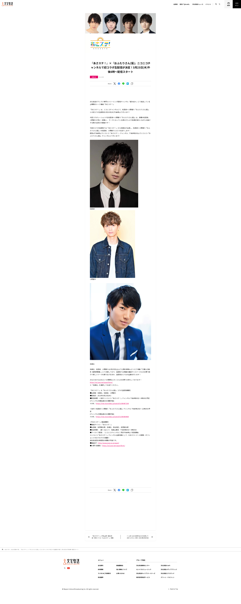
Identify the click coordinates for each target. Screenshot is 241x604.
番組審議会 (119, 565)
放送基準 (100, 577)
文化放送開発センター (143, 565)
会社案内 (100, 565)
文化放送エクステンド (167, 573)
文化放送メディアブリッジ (169, 569)
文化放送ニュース (197, 4)
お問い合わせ (120, 573)
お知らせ (94, 77)
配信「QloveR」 (185, 4)
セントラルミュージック (143, 569)
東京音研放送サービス (143, 577)
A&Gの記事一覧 (15, 549)
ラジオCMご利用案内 (104, 573)
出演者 (176, 4)
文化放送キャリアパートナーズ (145, 573)
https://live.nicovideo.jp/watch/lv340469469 (112, 416)
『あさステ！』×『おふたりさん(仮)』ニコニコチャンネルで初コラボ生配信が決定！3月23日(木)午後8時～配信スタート (49, 549)
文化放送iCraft (165, 565)
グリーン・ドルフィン (167, 577)
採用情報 (100, 569)
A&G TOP (7, 549)
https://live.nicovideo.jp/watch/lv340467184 (112, 403)
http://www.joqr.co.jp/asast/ (108, 443)
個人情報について (121, 569)
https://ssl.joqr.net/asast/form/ (101, 382)
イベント (208, 4)
